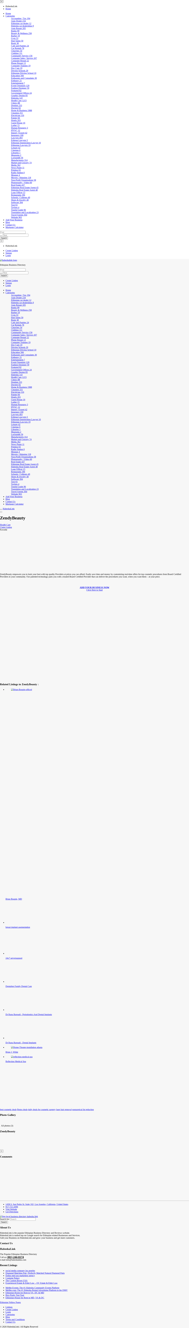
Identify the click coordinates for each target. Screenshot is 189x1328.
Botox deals (22, 1109)
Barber (15, 36)
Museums (16, 155)
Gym (14, 38)
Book (15, 43)
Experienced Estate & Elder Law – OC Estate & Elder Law (32, 1283)
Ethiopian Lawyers (20, 145)
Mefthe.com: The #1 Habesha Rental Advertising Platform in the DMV (37, 1290)
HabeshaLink (9, 509)
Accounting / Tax (20, 18)
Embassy (16, 80)
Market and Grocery (21, 162)
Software (17, 202)
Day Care (16, 68)
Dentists (16, 105)
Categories (10, 16)
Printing (16, 170)
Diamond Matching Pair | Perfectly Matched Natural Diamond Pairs (35, 1273)
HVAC (15, 130)
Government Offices (21, 93)
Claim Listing (6, 527)
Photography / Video (21, 182)
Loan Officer (18, 192)
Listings (9, 1307)
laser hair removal (64, 1109)
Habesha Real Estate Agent (24, 190)
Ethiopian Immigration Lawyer (26, 143)
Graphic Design (19, 95)
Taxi (14, 205)
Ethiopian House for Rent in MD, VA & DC (25, 1298)
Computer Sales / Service (24, 58)
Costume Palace (13, 1278)
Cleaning (17, 113)
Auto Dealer (18, 21)
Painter (15, 118)
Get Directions (12, 1212)
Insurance (17, 135)
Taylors (15, 207)
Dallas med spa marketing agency (20, 1275)
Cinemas (15, 150)
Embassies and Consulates (24, 78)
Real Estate (18, 185)
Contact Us (10, 225)
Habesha (17, 98)
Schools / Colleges (20, 197)
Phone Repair (18, 63)
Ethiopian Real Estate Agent (24, 187)
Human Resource (19, 128)
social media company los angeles (20, 1270)
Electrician (17, 115)
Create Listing (12, 250)
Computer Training (20, 66)
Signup (9, 253)
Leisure (15, 148)
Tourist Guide (18, 210)
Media (15, 165)
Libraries (15, 153)
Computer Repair (20, 61)
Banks (15, 31)
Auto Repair (18, 28)
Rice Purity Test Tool (15, 1295)
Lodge (15, 125)
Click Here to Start (94, 588)
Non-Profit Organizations (23, 180)
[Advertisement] (83, 551)
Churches (16, 51)
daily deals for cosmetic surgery (42, 1109)
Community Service (21, 56)
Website (16, 217)
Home (8, 9)
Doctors (16, 108)
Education (17, 75)
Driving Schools (19, 70)
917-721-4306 (12, 1207)
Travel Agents (19, 215)
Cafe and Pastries (20, 46)
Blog (8, 222)
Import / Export (19, 133)
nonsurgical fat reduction (83, 1109)
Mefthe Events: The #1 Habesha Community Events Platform (32, 1288)
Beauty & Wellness (21, 33)
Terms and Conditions (15, 1319)
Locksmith (17, 158)
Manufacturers (19, 160)
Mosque (15, 175)
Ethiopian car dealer (21, 23)
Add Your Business (14, 220)
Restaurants (18, 195)
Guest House (18, 123)
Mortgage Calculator (15, 227)
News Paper (17, 167)
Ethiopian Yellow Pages (10, 1302)
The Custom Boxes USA (17, 1280)
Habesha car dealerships (22, 26)
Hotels (16, 120)
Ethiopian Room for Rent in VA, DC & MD (25, 1293)
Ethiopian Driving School (23, 73)
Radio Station (18, 172)
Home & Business (21, 110)
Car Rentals (17, 48)
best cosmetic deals (8, 1109)
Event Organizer (20, 85)
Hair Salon (17, 41)
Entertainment (18, 83)
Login (8, 255)
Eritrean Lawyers (19, 140)
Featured (16, 90)
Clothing (16, 53)
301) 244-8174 (15, 1257)
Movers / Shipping (21, 177)
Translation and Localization (25, 212)
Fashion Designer (20, 88)
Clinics (15, 103)
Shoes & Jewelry (20, 200)
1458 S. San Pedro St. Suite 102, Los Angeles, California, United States (37, 1204)
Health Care (19, 100)
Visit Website (11, 1209)
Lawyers (17, 138)
